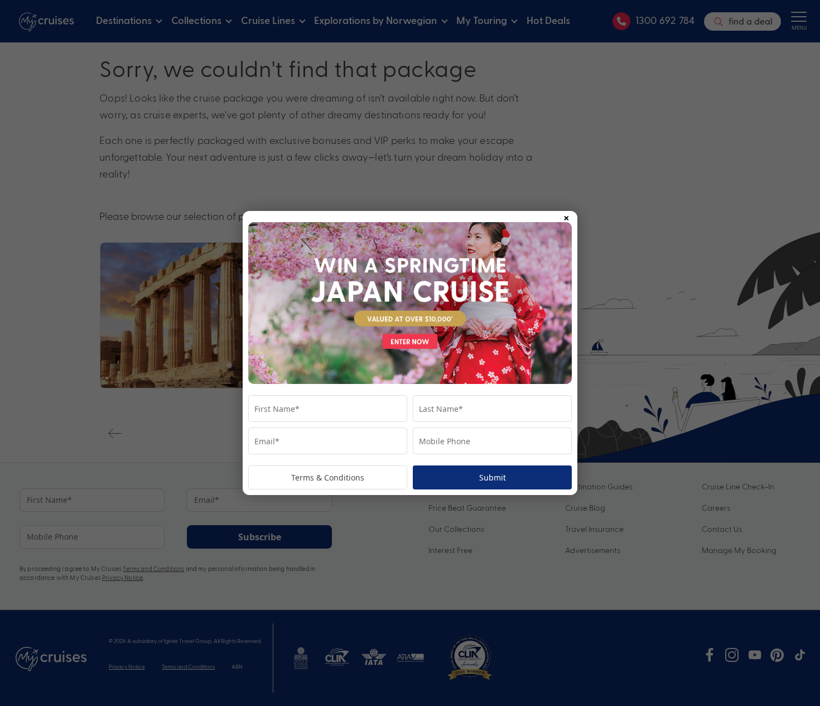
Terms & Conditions (327, 477)
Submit (492, 477)
